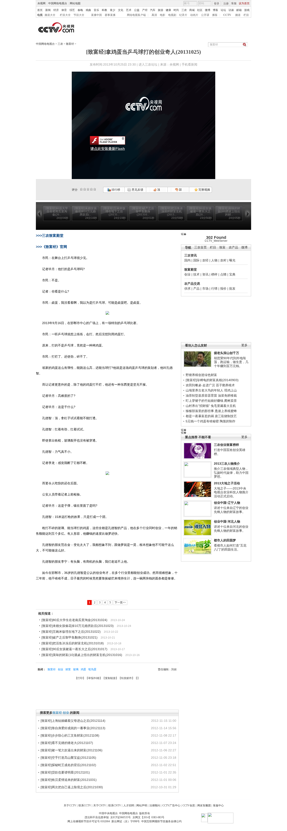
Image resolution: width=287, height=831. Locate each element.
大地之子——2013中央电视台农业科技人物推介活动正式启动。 (231, 492)
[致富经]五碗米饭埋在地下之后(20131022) (71, 631)
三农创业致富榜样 (226, 444)
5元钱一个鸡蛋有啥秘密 (202, 421)
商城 (192, 10)
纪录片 (183, 15)
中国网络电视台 (57, 3)
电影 (162, 15)
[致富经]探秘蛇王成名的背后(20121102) (68, 765)
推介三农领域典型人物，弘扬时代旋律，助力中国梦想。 (231, 472)
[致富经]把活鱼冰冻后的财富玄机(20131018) (72, 643)
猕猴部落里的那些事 (200, 411)
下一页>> (120, 602)
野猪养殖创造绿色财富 (201, 375)
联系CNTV (114, 805)
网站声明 (141, 805)
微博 (207, 10)
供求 (187, 288)
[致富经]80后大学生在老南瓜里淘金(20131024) (74, 620)
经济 (56, 10)
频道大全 (50, 15)
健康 (168, 10)
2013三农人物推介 (227, 463)
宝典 (232, 274)
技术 (196, 274)
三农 (184, 10)
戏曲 (88, 10)
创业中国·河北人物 (227, 521)
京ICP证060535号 (120, 817)
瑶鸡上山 (230, 390)
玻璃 (75, 669)
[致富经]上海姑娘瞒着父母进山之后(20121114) (73, 720)
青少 (112, 10)
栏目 (246, 15)
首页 (40, 10)
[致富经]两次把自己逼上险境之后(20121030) (72, 787)
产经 (145, 10)
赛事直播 (110, 15)
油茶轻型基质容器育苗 (201, 395)
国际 (196, 260)
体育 (64, 10)
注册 (226, 3)
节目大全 (79, 15)
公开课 (205, 15)
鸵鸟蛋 (92, 669)
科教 (104, 10)
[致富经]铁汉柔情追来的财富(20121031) (69, 780)
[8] (91, 189)
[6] (88, 189)
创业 (187, 274)
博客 (215, 10)
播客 (214, 15)
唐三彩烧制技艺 (226, 416)
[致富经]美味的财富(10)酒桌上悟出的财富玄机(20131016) (81, 655)
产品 (196, 288)
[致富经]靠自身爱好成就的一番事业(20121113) (73, 728)
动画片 (194, 15)
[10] (94, 189)
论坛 (223, 10)
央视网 (41, 3)
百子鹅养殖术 (225, 385)
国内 (187, 260)
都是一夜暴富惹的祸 (200, 416)
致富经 (70, 43)
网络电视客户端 (136, 15)
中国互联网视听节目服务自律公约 (161, 821)
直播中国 (96, 15)
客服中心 (218, 805)
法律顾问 (154, 805)
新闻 (48, 10)
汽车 (152, 10)
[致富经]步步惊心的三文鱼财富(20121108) (70, 735)
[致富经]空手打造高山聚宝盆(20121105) (68, 757)
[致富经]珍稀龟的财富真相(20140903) (212, 380)
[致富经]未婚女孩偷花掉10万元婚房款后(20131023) (77, 626)
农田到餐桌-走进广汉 (200, 385)
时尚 (176, 10)
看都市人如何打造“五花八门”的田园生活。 (230, 547)
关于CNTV (99, 805)
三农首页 (200, 247)
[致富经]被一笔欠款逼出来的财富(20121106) (71, 750)
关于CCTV (70, 805)
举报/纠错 (94, 678)
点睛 (223, 274)
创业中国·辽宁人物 (227, 502)
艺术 (128, 10)
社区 (199, 10)
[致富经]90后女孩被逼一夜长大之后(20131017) (74, 649)
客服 (234, 3)
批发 (232, 288)
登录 (216, 3)
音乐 (96, 10)
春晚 (80, 10)
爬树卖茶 (230, 400)
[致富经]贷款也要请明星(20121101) (65, 772)
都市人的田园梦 (225, 540)
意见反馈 (137, 189)
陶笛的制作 (227, 421)
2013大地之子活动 (227, 483)
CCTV (227, 15)
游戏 (247, 10)
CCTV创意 (189, 805)
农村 (223, 260)
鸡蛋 (83, 669)
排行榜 (115, 189)
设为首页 (244, 3)
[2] (81, 189)
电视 (40, 15)
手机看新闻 (189, 64)
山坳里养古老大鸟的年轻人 (204, 390)
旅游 (160, 10)
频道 (238, 15)
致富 (222, 247)
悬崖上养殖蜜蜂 (226, 411)
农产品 (233, 247)
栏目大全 (65, 15)
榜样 (214, 274)
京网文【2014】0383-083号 (148, 817)
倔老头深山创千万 (226, 353)
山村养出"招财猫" (198, 406)
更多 (244, 345)
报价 (223, 288)
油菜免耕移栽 (227, 395)
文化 (120, 10)
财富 (68, 669)
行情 (214, 288)
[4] (84, 189)
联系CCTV (84, 805)
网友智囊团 (204, 805)
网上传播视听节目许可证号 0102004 (88, 821)
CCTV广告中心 (171, 805)
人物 (214, 260)
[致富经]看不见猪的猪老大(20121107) (67, 743)
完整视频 (204, 189)
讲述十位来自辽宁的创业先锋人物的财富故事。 (231, 510)
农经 (205, 260)
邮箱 (239, 10)
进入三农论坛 (148, 64)
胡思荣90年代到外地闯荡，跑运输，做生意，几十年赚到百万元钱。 (231, 362)
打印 (80, 678)
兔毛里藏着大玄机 (223, 406)
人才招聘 (128, 805)
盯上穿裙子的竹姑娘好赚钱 (204, 400)
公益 (136, 10)
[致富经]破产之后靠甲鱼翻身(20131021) (69, 637)
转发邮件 (126, 678)
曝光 (232, 260)
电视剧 (172, 15)
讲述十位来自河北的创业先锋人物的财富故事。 (231, 528)
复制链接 (110, 678)
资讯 (205, 274)
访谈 (231, 10)
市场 (205, 288)
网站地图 (75, 3)
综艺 (72, 10)
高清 (154, 15)
